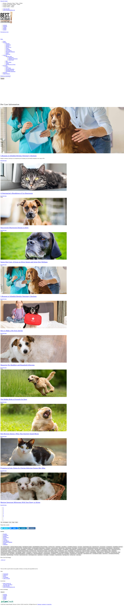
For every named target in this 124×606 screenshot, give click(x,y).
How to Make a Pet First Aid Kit (12, 330)
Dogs (13, 522)
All (1, 522)
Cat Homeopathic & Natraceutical (38, 548)
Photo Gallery (8, 62)
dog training (17, 549)
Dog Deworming (58, 554)
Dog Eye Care (61, 548)
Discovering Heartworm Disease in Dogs (14, 227)
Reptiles (97, 550)
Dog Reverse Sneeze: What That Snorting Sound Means (20, 434)
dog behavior (40, 554)
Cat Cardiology (18, 552)
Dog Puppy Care (66, 554)
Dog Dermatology (10, 554)
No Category (5, 522)
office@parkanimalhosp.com (9, 10)
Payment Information (10, 69)
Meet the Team (9, 56)
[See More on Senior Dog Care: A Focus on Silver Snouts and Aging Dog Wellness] (34, 259)
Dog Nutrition (107, 552)
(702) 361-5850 (6, 8)
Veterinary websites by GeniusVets (44, 604)
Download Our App (10, 70)
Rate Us (2, 592)
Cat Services (8, 44)
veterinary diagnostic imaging (15, 546)
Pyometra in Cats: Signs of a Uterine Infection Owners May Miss (23, 468)
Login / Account (6, 578)
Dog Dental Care (73, 553)
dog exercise (105, 553)
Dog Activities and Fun (116, 549)
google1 (4, 29)
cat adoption (52, 554)
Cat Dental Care (114, 552)
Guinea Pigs (80, 553)
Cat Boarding (50, 550)
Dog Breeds (114, 550)
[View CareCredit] (7, 602)
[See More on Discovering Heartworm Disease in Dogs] (34, 224)
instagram (5, 26)
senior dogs (78, 554)
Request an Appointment (6, 75)
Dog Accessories (90, 549)
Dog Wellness (72, 552)
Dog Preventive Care (23, 554)
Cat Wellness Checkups (72, 546)
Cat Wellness (53, 553)
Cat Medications (61, 550)
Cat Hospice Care (32, 550)
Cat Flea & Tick (51, 546)
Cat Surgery (46, 554)
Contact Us (5, 575)
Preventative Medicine (10, 51)
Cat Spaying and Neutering (114, 553)
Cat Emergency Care (32, 554)
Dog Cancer (40, 552)
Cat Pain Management (80, 552)
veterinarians (58, 546)
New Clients (8, 68)
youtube (4, 27)
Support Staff (11, 59)
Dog (119, 552)
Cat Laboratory (65, 549)
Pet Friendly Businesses (10, 71)
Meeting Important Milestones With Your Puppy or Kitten (20, 502)
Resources (5, 65)
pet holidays (12, 553)
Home (4, 41)
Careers (7, 63)
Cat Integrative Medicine (63, 552)
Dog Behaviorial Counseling (93, 548)
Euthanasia (8, 54)
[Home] (5, 38)
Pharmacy (5, 72)
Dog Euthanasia (109, 548)
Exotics (7, 48)
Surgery (7, 52)
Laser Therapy (9, 50)
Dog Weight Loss (100, 552)
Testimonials (5, 573)
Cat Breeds (93, 550)
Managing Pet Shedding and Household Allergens (18, 365)
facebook (5, 25)
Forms (7, 66)
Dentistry (7, 46)
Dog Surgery (74, 548)
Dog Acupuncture (73, 549)
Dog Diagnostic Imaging (27, 546)
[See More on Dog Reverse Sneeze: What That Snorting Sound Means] (34, 431)
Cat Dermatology (47, 553)
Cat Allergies (14, 550)
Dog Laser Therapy (86, 550)
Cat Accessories (55, 548)
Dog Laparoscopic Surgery (42, 550)
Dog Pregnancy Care (87, 553)
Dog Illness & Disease (38, 549)
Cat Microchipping (104, 550)
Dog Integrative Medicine (20, 553)
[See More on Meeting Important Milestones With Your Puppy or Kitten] (34, 499)
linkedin (4, 28)
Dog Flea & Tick (19, 548)
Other (17, 522)
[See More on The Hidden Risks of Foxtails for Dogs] (34, 396)
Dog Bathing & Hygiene (81, 549)
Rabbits (23, 552)
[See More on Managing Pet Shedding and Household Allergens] (34, 362)
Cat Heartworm (109, 546)
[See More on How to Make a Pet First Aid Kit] (34, 327)
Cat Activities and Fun (5, 548)
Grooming (8, 49)
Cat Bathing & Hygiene (106, 549)
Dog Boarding (70, 550)
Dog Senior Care (96, 546)
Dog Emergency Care (87, 546)
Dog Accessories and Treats (56, 549)
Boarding (7, 43)
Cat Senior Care (60, 553)
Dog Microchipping (54, 552)
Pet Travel (16, 554)
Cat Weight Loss (29, 553)
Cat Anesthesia (47, 549)
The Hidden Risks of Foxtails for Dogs (14, 399)
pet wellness (64, 546)
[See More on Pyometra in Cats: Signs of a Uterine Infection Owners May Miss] (34, 465)
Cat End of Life (47, 552)
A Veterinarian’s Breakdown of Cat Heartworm (17, 193)
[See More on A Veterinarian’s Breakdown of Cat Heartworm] (34, 190)
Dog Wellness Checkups (117, 546)
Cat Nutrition (29, 552)
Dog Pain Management (38, 553)
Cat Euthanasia (30, 549)
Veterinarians (11, 57)
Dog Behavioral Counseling (23, 550)
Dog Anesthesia (102, 548)
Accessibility (5, 577)
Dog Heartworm (116, 548)
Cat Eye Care (72, 554)
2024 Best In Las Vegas (10, 64)
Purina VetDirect (6, 73)
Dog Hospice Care (77, 550)
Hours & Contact (4, 1)
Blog (7, 61)
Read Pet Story (4, 160)
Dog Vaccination (4, 549)
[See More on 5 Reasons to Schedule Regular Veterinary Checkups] (34, 293)
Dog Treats (13, 548)
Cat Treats (80, 546)
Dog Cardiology (93, 552)
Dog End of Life (4, 552)
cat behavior (48, 548)
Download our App (4, 31)
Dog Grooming (68, 548)
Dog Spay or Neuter (27, 548)
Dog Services (8, 47)
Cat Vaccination (6, 546)
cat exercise (35, 552)
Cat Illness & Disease (82, 548)
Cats (10, 522)
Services (5, 42)
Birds (56, 550)
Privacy (4, 576)
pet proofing (3, 554)
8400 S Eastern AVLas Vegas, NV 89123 (7, 584)
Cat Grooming (102, 546)
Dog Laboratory (98, 549)
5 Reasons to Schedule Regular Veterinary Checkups (19, 156)
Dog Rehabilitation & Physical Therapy (40, 546)
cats (66, 550)
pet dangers (67, 553)
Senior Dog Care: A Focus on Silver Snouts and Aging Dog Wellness (24, 262)
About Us (5, 55)
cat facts (87, 552)
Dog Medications (11, 552)
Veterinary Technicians (13, 58)
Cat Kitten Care (11, 549)
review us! (3, 559)
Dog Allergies (23, 549)
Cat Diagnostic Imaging (97, 553)
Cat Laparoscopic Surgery (6, 550)
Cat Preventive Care (5, 553)
